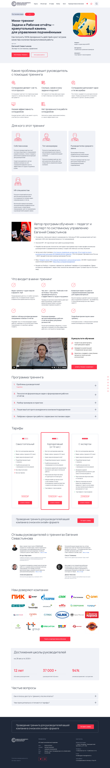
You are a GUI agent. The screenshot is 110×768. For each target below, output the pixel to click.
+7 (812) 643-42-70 (81, 750)
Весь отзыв (44, 552)
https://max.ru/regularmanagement (64, 262)
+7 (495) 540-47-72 (91, 750)
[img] (96, 4)
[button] (76, 4)
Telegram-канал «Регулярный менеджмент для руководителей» (60, 260)
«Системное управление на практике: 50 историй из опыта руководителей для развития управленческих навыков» (63, 253)
